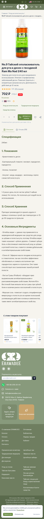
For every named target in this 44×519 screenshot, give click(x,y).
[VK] (2, 2)
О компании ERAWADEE (11, 429)
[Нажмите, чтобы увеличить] (22, 39)
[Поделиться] (40, 117)
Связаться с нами (11, 389)
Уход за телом (7, 467)
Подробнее (20, 510)
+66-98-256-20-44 (13, 385)
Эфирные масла (29, 454)
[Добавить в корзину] (16, 332)
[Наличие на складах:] (14, 101)
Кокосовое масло (8, 478)
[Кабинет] (40, 7)
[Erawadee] (22, 6)
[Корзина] (36, 7)
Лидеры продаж (29, 437)
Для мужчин (6, 461)
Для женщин (6, 457)
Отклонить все (19, 514)
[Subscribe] (34, 378)
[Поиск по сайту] (27, 7)
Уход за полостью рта (16, 13)
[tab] (8, 129)
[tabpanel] (22, 220)
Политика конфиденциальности (15, 502)
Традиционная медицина (30, 105)
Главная (4, 13)
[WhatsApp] (22, 2)
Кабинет (26, 440)
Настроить (36, 514)
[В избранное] (16, 321)
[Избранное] (31, 7)
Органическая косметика (11, 450)
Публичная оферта (32, 502)
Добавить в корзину (26, 117)
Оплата (4, 437)
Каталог (9, 7)
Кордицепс (6, 474)
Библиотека (27, 433)
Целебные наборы (30, 457)
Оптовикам (27, 429)
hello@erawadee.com (13, 393)
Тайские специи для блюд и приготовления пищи (31, 481)
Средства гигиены (9, 110)
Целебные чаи (28, 450)
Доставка (5, 440)
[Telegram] (5, 2)
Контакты (5, 444)
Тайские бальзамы (8, 470)
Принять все (8, 514)
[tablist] (22, 130)
